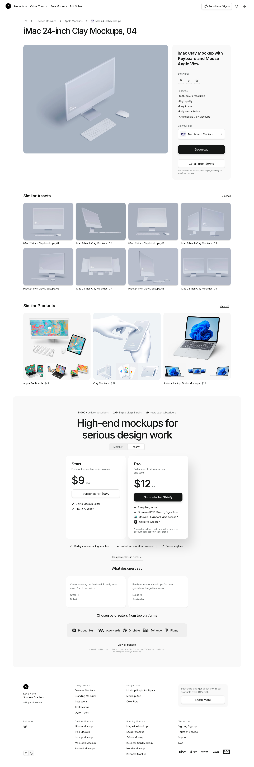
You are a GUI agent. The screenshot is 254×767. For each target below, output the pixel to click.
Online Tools (37, 6)
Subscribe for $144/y (158, 497)
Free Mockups (59, 6)
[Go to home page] (26, 21)
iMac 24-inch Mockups (108, 21)
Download (201, 149)
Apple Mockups (74, 21)
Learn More (203, 700)
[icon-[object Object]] (236, 6)
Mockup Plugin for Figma (153, 516)
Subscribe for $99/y (95, 493)
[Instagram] (25, 726)
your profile (162, 531)
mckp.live (144, 521)
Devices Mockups (46, 21)
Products (19, 6)
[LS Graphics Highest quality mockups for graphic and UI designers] (8, 6)
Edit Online (76, 6)
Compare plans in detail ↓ (127, 557)
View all (226, 195)
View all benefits (127, 644)
